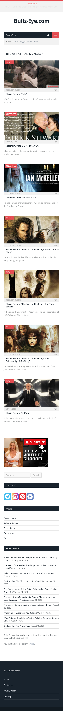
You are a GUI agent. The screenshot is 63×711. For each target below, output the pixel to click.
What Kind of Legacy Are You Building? (21, 613)
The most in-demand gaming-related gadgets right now (28, 605)
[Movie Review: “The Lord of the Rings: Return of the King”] (31, 230)
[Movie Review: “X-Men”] (31, 394)
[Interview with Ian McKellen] (31, 178)
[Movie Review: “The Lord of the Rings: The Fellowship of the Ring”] (31, 339)
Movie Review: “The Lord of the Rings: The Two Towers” (30, 305)
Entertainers (9, 528)
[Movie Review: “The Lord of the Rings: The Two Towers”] (31, 285)
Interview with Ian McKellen (21, 197)
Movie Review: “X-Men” (17, 413)
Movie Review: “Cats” (16, 94)
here (32, 643)
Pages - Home (10, 518)
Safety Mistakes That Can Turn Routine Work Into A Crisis (29, 573)
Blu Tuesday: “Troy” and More (17, 626)
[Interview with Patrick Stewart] (31, 127)
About (6, 679)
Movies (9, 62)
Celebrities (11, 114)
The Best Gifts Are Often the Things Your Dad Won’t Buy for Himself (32, 6)
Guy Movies (9, 533)
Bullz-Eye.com (31, 21)
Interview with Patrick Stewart (22, 145)
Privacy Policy (10, 690)
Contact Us (8, 685)
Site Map (7, 696)
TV (5, 538)
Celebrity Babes (11, 523)
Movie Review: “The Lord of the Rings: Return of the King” (32, 250)
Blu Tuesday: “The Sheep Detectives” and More (25, 581)
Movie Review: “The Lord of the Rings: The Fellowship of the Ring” (27, 359)
